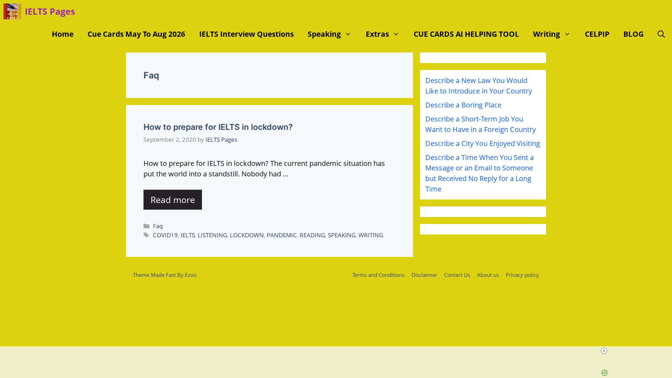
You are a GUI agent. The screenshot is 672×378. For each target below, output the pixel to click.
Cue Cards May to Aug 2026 (136, 34)
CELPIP (597, 34)
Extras (377, 34)
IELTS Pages (50, 11)
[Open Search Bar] (661, 34)
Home (63, 34)
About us (488, 274)
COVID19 (165, 235)
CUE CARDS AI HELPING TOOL (466, 34)
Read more (172, 199)
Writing (546, 34)
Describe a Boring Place (463, 105)
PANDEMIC (282, 235)
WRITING (370, 235)
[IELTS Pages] (12, 11)
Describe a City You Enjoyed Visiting (482, 143)
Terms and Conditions (378, 274)
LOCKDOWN (247, 235)
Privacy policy (522, 274)
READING (312, 235)
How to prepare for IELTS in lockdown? (218, 127)
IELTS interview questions (246, 34)
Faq (158, 226)
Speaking (324, 34)
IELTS (188, 235)
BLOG (633, 34)
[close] (604, 351)
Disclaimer (424, 274)
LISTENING (212, 235)
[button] (350, 34)
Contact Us (457, 274)
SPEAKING (342, 235)
